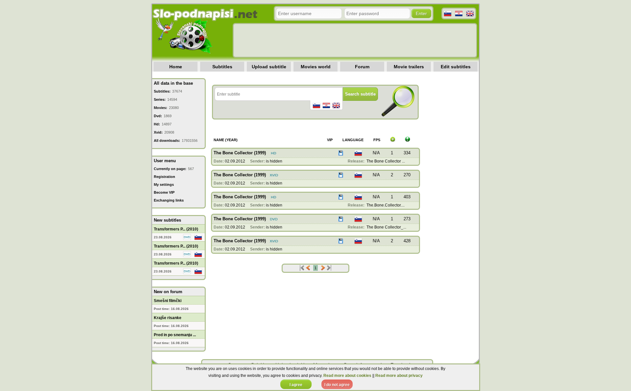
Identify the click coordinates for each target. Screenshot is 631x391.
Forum (362, 66)
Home (175, 66)
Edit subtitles (456, 66)
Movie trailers (409, 66)
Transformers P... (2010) (176, 229)
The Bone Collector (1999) (240, 152)
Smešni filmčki (167, 300)
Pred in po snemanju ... (175, 335)
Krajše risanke (167, 317)
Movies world (316, 66)
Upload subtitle (269, 66)
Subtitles (222, 66)
